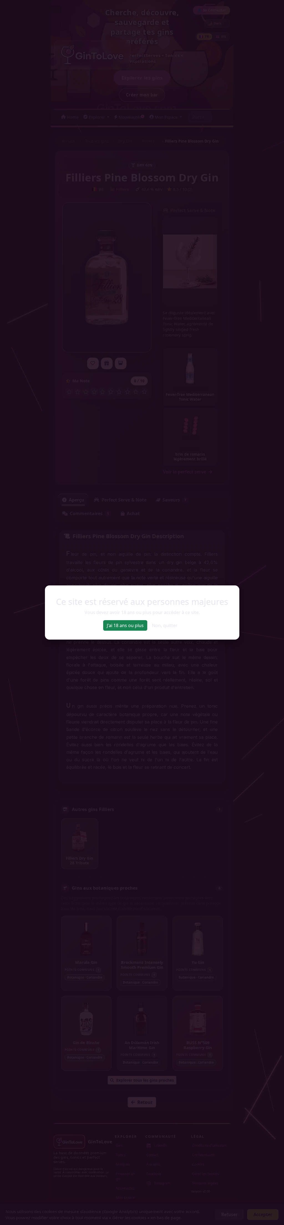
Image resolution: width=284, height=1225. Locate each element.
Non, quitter (165, 625)
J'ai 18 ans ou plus (125, 625)
